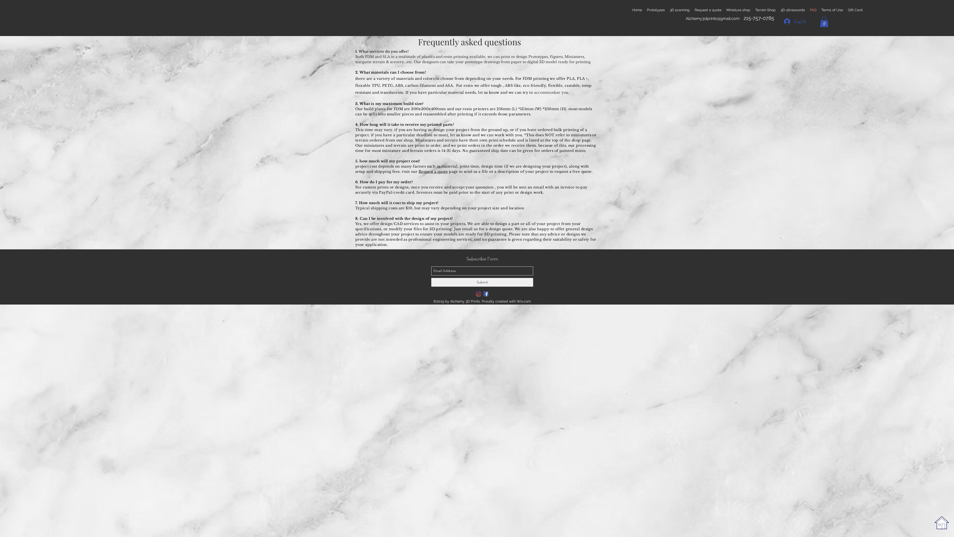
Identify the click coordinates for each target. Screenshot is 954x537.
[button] (824, 22)
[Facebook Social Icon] (485, 293)
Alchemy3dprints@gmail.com (713, 18)
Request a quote (433, 171)
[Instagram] (478, 293)
